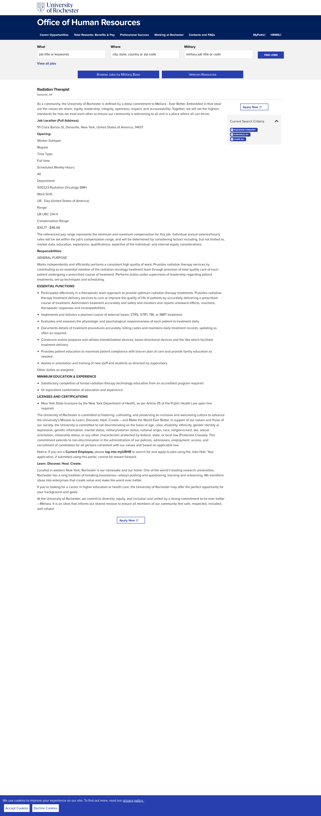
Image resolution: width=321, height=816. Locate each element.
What (41, 46)
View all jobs (46, 63)
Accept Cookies (16, 808)
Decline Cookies (46, 808)
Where (116, 46)
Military (189, 46)
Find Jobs (271, 55)
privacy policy (133, 800)
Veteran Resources (202, 74)
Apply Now (127, 520)
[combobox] (71, 51)
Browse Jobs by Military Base (118, 74)
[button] (254, 121)
